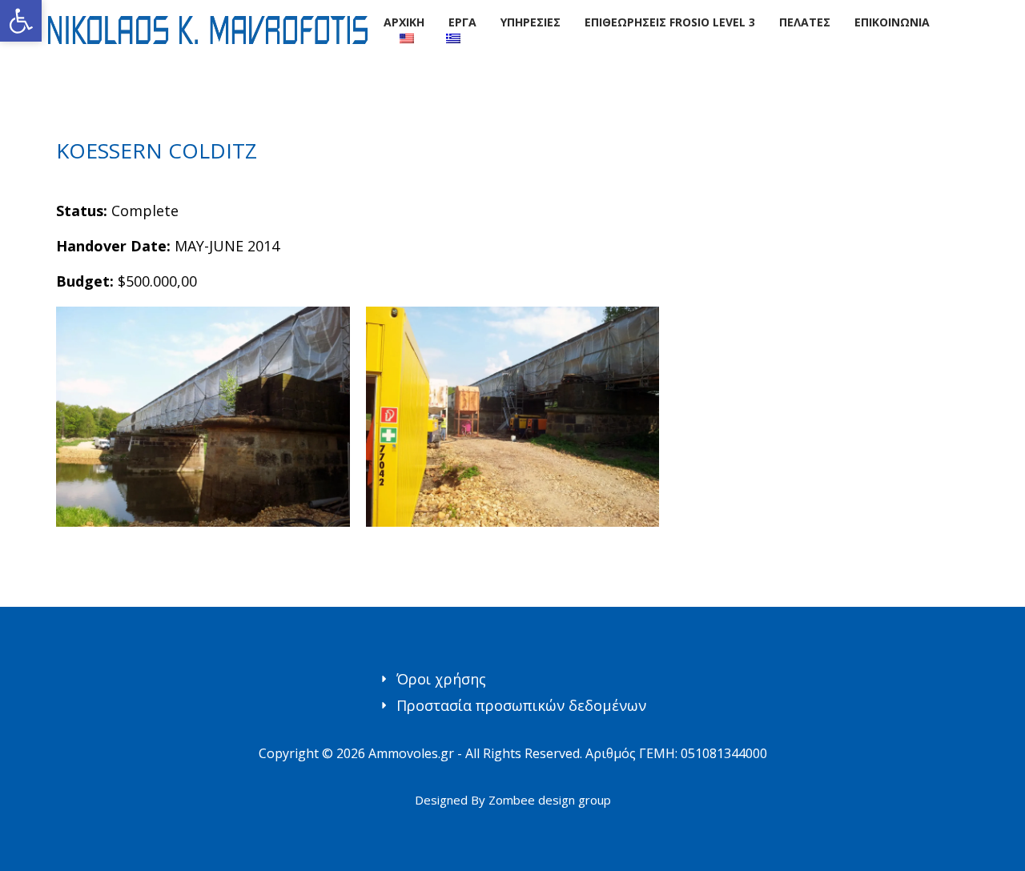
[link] (21, 21)
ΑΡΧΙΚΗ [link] (404, 22)
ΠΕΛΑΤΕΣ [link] (804, 22)
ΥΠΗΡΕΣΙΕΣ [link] (530, 22)
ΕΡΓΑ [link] (462, 22)
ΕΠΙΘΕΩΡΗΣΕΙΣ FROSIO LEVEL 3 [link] (670, 22)
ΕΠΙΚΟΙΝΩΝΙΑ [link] (892, 22)
